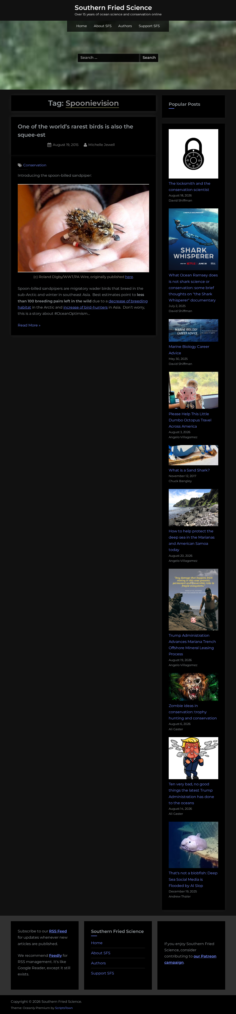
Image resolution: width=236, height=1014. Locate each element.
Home (81, 26)
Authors (125, 26)
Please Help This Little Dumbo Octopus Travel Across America (190, 420)
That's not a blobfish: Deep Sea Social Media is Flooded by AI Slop (193, 879)
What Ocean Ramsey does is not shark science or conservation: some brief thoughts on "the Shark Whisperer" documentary (193, 287)
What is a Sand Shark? (189, 470)
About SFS (103, 26)
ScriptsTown (64, 1008)
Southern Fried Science (113, 7)
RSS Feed (58, 931)
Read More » (29, 326)
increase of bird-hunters (85, 307)
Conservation (34, 165)
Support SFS (149, 26)
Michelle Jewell (101, 144)
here (129, 277)
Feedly (55, 955)
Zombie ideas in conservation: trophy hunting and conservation (193, 712)
